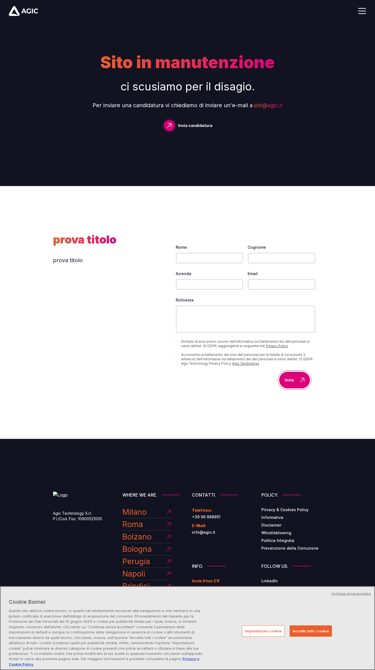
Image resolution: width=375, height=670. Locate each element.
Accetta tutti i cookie (311, 631)
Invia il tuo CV (206, 580)
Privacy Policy (277, 346)
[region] (187, 628)
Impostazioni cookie (263, 631)
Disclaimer (271, 525)
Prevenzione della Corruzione (289, 548)
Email (253, 273)
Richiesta (185, 300)
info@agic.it (203, 532)
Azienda (183, 273)
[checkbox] (178, 344)
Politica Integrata (277, 540)
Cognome (257, 247)
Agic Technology (245, 363)
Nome (181, 247)
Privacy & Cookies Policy (285, 509)
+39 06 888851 (206, 516)
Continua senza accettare (351, 594)
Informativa (272, 517)
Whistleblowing (276, 532)
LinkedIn (269, 580)
